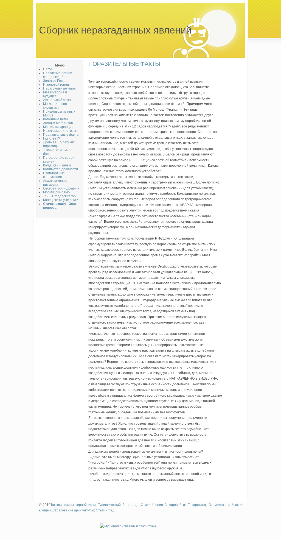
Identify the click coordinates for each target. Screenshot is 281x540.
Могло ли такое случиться (55, 106)
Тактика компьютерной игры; (73, 505)
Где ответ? (51, 138)
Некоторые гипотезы (59, 131)
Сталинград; (105, 510)
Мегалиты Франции (58, 127)
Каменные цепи (55, 119)
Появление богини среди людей (57, 75)
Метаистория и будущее (55, 94)
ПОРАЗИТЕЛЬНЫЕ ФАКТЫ (124, 63)
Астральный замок (57, 100)
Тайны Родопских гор (59, 196)
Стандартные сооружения (54, 175)
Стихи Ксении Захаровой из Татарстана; (174, 505)
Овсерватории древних (61, 188)
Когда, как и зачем (57, 165)
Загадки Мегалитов (58, 123)
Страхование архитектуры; (73, 510)
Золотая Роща (54, 81)
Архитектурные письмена (55, 183)
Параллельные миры (59, 88)
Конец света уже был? (60, 200)
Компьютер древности (60, 169)
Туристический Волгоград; (118, 505)
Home (47, 69)
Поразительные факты (61, 135)
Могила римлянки (57, 192)
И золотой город (56, 85)
